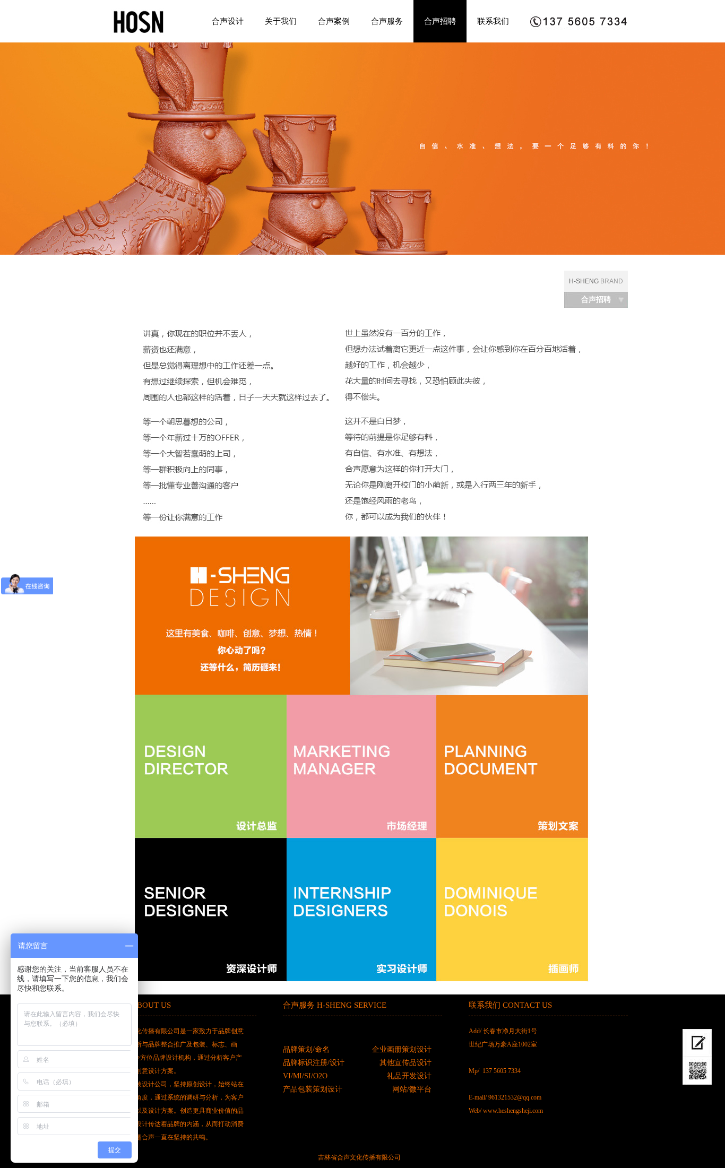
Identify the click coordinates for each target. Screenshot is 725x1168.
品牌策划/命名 (306, 1049)
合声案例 (334, 20)
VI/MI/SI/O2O (305, 1076)
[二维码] (697, 1071)
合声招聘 (440, 20)
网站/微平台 (411, 1089)
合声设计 (228, 20)
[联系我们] (697, 1043)
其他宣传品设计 (405, 1063)
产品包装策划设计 (312, 1089)
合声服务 (387, 20)
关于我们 (281, 20)
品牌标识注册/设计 (313, 1063)
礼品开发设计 (409, 1076)
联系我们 (493, 20)
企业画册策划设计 (401, 1049)
